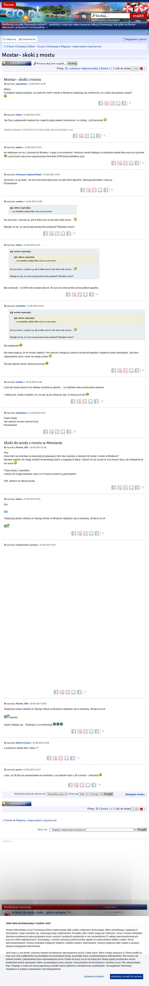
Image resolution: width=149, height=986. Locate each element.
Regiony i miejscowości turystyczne (81, 46)
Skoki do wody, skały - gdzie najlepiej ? (42, 912)
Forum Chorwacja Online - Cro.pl (25, 46)
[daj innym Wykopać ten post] (124, 103)
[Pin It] (112, 103)
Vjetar (19, 115)
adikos (19, 147)
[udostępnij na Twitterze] (118, 103)
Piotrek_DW (22, 447)
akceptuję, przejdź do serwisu (126, 976)
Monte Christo (23, 743)
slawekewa (21, 84)
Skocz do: (42, 829)
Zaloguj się (11, 39)
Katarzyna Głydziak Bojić (29, 174)
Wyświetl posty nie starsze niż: (31, 793)
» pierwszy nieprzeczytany (83, 68)
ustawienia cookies (94, 976)
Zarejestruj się (28, 39)
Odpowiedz (9, 62)
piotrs (19, 769)
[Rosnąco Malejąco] (101, 793)
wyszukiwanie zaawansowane (105, 20)
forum (9, 5)
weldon (19, 201)
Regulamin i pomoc (136, 39)
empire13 (116, 912)
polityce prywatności (30, 969)
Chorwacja (52, 46)
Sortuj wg (73, 793)
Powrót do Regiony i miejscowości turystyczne (30, 820)
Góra (129, 103)
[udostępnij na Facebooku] (100, 103)
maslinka (20, 306)
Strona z (107, 68)
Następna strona (134, 794)
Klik (6, 511)
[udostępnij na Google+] (106, 103)
